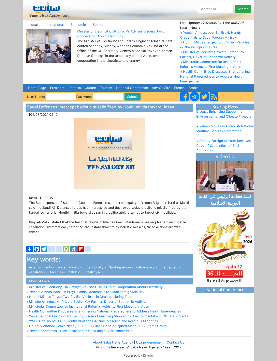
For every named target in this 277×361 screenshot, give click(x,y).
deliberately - (146, 267)
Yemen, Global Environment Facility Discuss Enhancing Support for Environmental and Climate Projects (108, 316)
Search (243, 9)
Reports (75, 88)
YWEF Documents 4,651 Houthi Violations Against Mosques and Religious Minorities (93, 321)
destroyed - (94, 272)
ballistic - (75, 272)
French (179, 88)
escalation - (37, 272)
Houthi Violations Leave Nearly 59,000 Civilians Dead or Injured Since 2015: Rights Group (97, 326)
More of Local (38, 281)
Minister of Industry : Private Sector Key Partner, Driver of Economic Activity (87, 301)
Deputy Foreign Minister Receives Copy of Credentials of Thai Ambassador (223, 143)
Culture (90, 88)
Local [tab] (33, 25)
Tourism (106, 88)
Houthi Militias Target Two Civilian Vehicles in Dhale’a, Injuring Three (80, 297)
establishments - (41, 267)
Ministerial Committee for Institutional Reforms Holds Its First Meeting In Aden (88, 306)
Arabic (194, 88)
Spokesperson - (120, 267)
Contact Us (175, 342)
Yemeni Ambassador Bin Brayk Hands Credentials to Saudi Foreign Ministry (86, 292)
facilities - (57, 272)
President (57, 88)
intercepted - (169, 267)
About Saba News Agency (113, 342)
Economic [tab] (78, 25)
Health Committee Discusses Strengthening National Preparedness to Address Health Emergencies (215, 76)
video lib (225, 157)
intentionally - (95, 267)
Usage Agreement (150, 342)
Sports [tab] (98, 25)
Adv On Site (161, 88)
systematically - (69, 267)
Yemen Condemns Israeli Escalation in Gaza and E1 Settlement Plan (80, 331)
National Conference (132, 88)
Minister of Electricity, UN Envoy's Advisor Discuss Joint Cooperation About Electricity (95, 287)
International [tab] (54, 25)
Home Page (37, 88)
